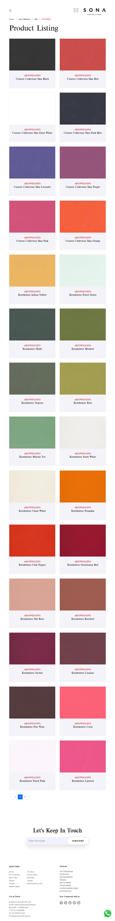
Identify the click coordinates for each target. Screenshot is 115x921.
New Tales (30, 878)
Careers (30, 880)
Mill (35, 19)
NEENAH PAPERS (66, 877)
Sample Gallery (14, 886)
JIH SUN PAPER (65, 885)
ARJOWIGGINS (65, 891)
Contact (12, 883)
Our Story (30, 872)
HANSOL (63, 880)
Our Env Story (32, 875)
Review (11, 880)
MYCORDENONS (66, 871)
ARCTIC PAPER (65, 883)
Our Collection (24, 19)
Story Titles (13, 878)
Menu (76, 10)
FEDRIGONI (64, 874)
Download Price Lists (34, 883)
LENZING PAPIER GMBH (69, 888)
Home (11, 19)
